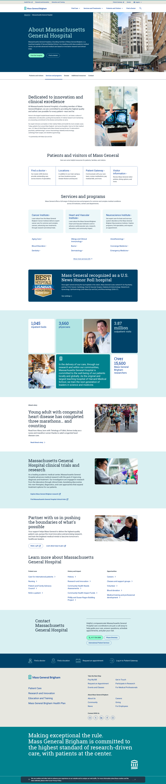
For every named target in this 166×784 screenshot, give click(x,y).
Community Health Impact (81, 593)
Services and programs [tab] (54, 75)
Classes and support (118, 581)
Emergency (119, 251)
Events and (96, 687)
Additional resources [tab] (79, 75)
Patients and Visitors (113, 8)
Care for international (40, 577)
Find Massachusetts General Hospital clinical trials (48, 499)
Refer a (34, 593)
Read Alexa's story (37, 442)
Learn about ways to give (54, 546)
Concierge (118, 246)
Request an (98, 683)
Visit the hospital (36, 55)
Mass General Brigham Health (46, 703)
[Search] (140, 8)
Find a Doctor (131, 8)
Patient (35, 688)
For (122, 706)
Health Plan (27, 2)
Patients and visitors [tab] (36, 75)
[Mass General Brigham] (35, 8)
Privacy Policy (57, 780)
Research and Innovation (42, 2)
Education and (40, 698)
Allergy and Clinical (79, 240)
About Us (27, 15)
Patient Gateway (117, 2)
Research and (78, 581)
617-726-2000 (96, 637)
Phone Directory (111, 637)
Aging (36, 239)
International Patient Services (99, 643)
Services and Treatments (92, 8)
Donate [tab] (66, 75)
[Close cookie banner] (135, 779)
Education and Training (58, 2)
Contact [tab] (91, 75)
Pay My (92, 680)
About (91, 698)
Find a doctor (53, 55)
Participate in (125, 683)
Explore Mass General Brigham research (44, 494)
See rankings (66, 296)
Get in (121, 680)
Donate (129, 2)
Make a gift (34, 546)
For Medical (126, 687)
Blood (38, 246)
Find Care (74, 8)
